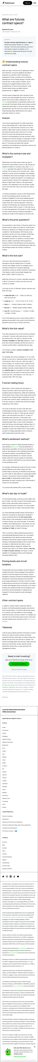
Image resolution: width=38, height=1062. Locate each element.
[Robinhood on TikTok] (14, 877)
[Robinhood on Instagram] (7, 877)
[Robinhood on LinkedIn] (11, 877)
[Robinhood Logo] (8, 3)
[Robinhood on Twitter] (3, 877)
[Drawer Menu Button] (34, 3)
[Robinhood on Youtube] (18, 877)
